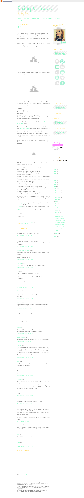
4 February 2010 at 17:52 (25, 246)
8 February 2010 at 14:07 (25, 447)
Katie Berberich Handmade (23, 250)
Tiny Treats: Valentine (25, 128)
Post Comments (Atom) (29, 475)
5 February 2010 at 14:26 (25, 395)
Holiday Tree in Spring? (60, 220)
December (57, 190)
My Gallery (57, 18)
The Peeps (23, 203)
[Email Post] (35, 222)
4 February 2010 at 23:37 (25, 324)
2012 (55, 184)
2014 (55, 180)
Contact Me (26, 18)
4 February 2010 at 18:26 (25, 259)
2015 (55, 178)
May (56, 205)
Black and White (59, 216)
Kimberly (19, 425)
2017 (55, 173)
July (56, 201)
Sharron (19, 327)
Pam (18, 434)
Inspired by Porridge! (60, 222)
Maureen (19, 345)
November (58, 193)
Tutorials (20, 21)
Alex (18, 271)
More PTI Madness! (59, 224)
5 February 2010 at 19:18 (25, 403)
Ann (18, 231)
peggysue (19, 302)
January (57, 233)
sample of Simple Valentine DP (29, 100)
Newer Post (20, 472)
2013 (55, 182)
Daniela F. (19, 379)
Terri (18, 319)
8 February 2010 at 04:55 (25, 439)
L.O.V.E (19, 27)
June (56, 203)
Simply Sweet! (58, 228)
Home (19, 18)
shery (18, 311)
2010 (55, 188)
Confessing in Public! (47, 18)
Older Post (48, 472)
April (56, 208)
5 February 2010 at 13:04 (25, 375)
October (57, 195)
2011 (55, 186)
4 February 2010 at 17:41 (24, 235)
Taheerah (19, 407)
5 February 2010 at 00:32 (25, 333)
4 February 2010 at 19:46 (25, 287)
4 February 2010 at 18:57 (25, 267)
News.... (57, 214)
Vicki (19, 209)
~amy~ (18, 442)
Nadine (20, 206)
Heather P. (19, 263)
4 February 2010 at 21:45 (25, 316)
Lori (18, 239)
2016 (55, 176)
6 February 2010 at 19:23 (25, 431)
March (57, 210)
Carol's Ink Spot (21, 337)
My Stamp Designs (35, 18)
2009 (55, 236)
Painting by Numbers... (60, 226)
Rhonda (19, 399)
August (57, 199)
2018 (55, 171)
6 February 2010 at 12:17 (25, 421)
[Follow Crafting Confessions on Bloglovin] (57, 63)
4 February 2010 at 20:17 (25, 298)
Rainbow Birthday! (59, 218)
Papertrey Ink (24, 223)
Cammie (19, 290)
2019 (55, 169)
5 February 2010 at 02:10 (25, 357)
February (57, 212)
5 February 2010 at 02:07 (25, 341)
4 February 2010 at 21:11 (24, 308)
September (58, 197)
